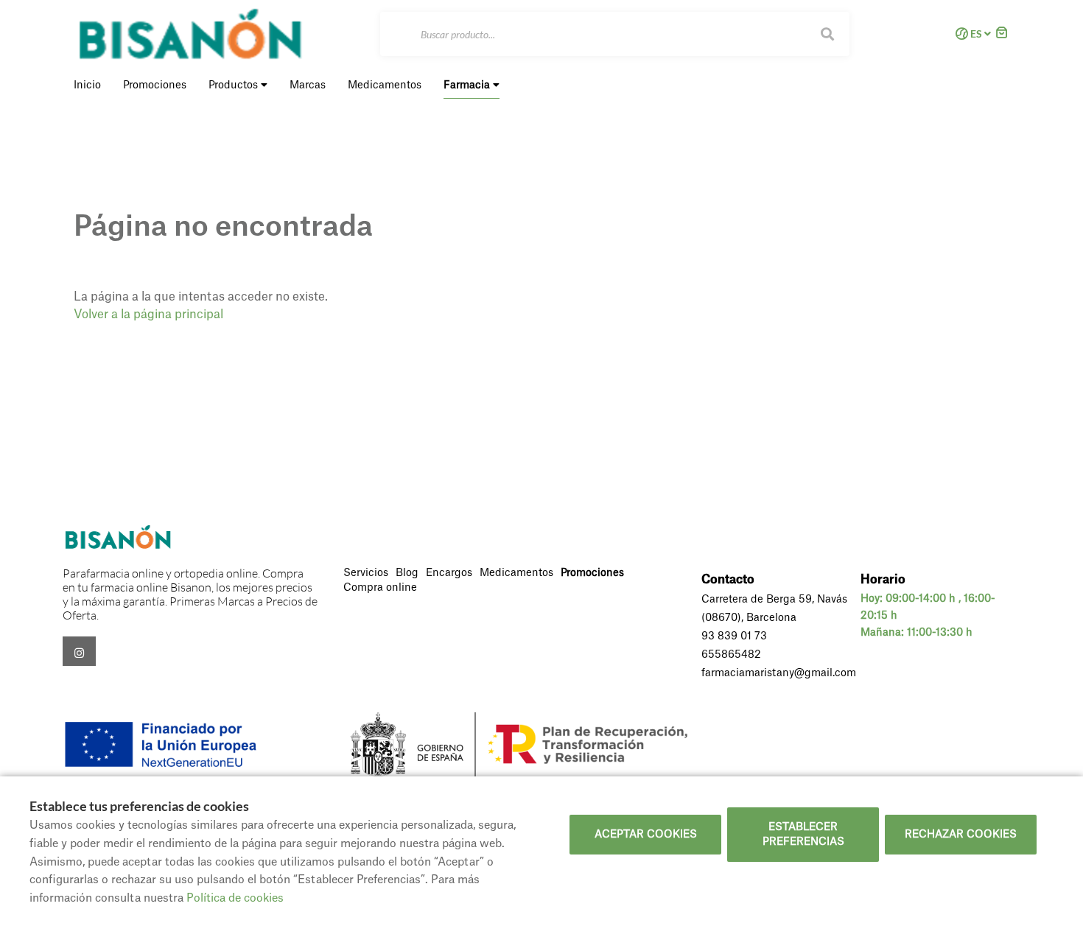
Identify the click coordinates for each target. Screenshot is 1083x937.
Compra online (380, 588)
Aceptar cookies (646, 834)
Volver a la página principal (148, 314)
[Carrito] (1002, 34)
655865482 (731, 655)
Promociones (592, 573)
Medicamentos (516, 573)
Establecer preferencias (803, 834)
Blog (407, 573)
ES (976, 34)
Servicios (365, 573)
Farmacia (468, 85)
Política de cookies (235, 898)
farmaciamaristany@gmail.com (778, 673)
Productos (234, 85)
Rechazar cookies (961, 834)
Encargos (449, 573)
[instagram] (79, 651)
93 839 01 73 (734, 636)
